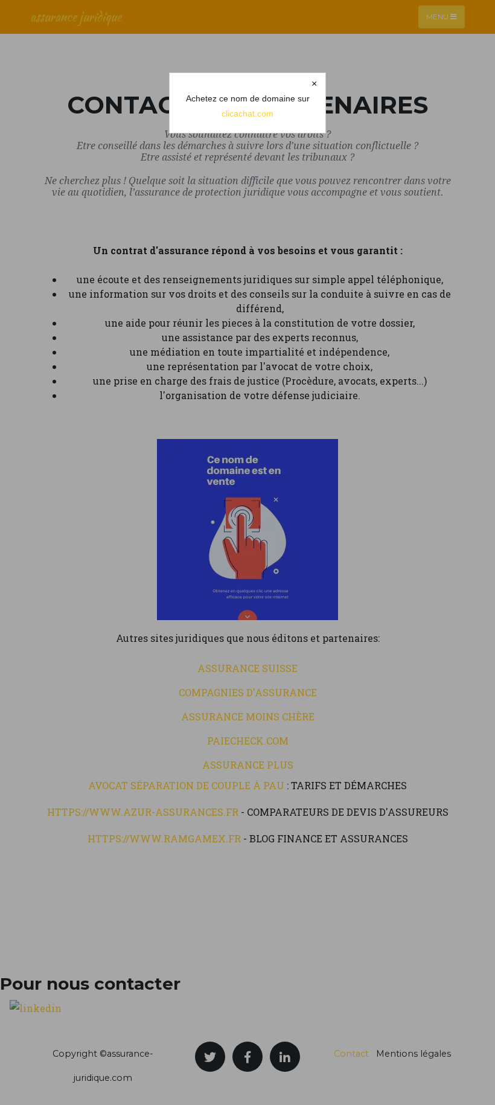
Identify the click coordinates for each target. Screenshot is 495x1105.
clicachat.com (247, 113)
